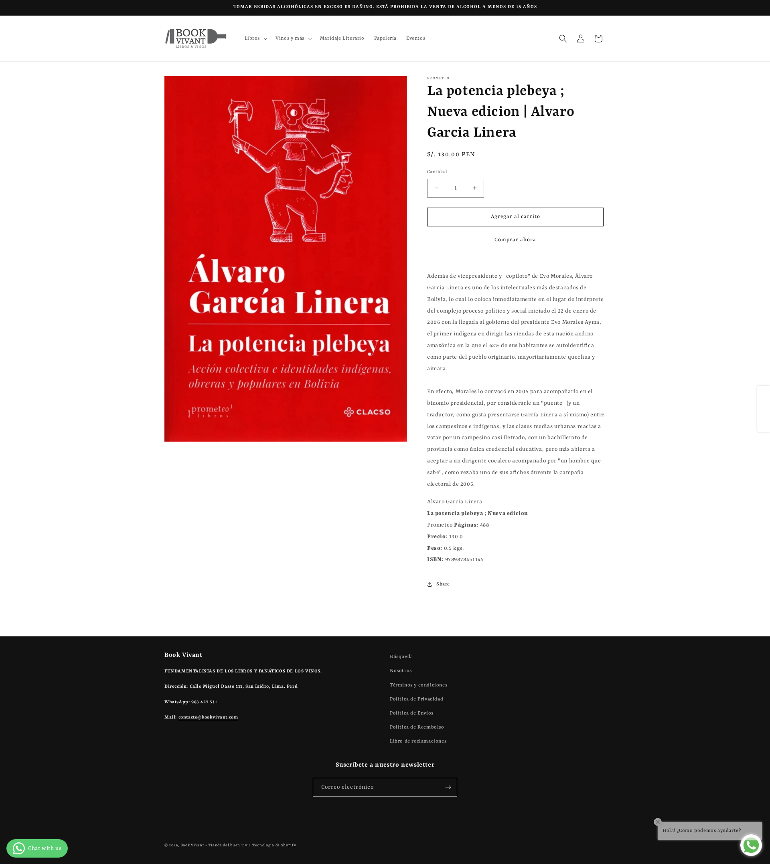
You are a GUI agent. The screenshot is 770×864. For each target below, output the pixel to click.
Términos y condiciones (418, 685)
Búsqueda (401, 657)
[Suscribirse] (448, 787)
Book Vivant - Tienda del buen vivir (215, 845)
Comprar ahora (515, 240)
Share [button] (443, 584)
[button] (255, 38)
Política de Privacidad (416, 699)
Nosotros (401, 671)
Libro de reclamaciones (418, 741)
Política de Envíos (412, 713)
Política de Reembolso (417, 727)
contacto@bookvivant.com (208, 717)
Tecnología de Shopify (274, 845)
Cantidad (437, 172)
